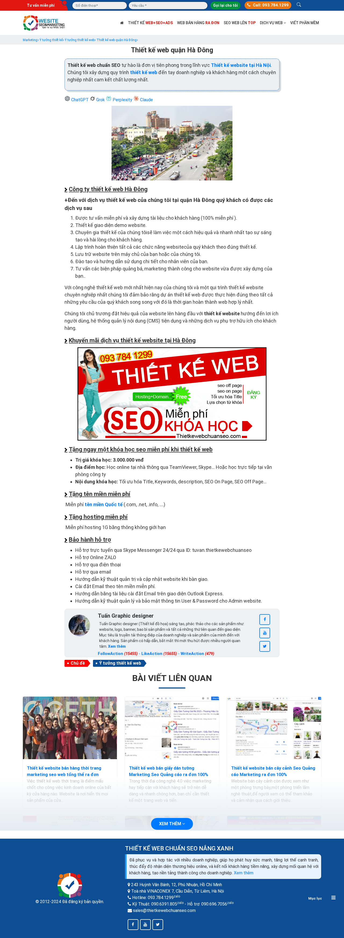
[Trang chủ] (122, 22)
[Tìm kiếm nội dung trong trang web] (299, 5)
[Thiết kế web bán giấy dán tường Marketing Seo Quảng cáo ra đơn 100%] (172, 728)
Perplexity (122, 99)
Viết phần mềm (304, 23)
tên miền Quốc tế (104, 504)
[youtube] (264, 633)
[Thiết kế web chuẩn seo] (44, 22)
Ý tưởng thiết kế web (120, 663)
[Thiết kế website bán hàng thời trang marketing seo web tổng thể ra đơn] (70, 728)
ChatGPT (80, 99)
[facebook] (264, 619)
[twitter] (264, 646)
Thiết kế (150, 23)
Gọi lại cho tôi (225, 5)
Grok (100, 99)
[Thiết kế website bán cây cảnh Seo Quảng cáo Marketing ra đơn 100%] (274, 728)
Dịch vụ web (272, 23)
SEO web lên (240, 23)
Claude (146, 99)
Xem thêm (243, 872)
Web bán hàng (198, 23)
